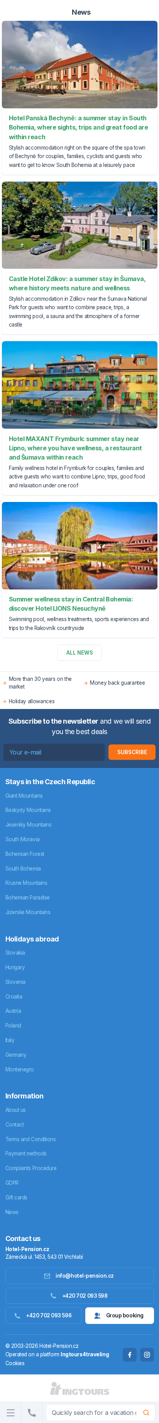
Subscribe (132, 752)
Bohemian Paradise (27, 897)
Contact (14, 1125)
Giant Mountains (24, 796)
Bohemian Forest (24, 854)
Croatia (13, 997)
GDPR (12, 1183)
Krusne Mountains (26, 883)
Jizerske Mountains (28, 912)
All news (79, 653)
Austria (13, 1011)
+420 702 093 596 (48, 1315)
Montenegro (19, 1069)
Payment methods (26, 1153)
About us (15, 1110)
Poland (13, 1025)
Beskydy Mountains (28, 810)
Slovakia (15, 953)
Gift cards (16, 1197)
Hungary (15, 967)
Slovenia (15, 982)
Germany (16, 1055)
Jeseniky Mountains (28, 825)
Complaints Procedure (31, 1168)
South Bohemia (23, 869)
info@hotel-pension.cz (85, 1276)
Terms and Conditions (30, 1139)
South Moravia (22, 839)
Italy (10, 1040)
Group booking (125, 1315)
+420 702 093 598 (85, 1296)
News (12, 1212)
